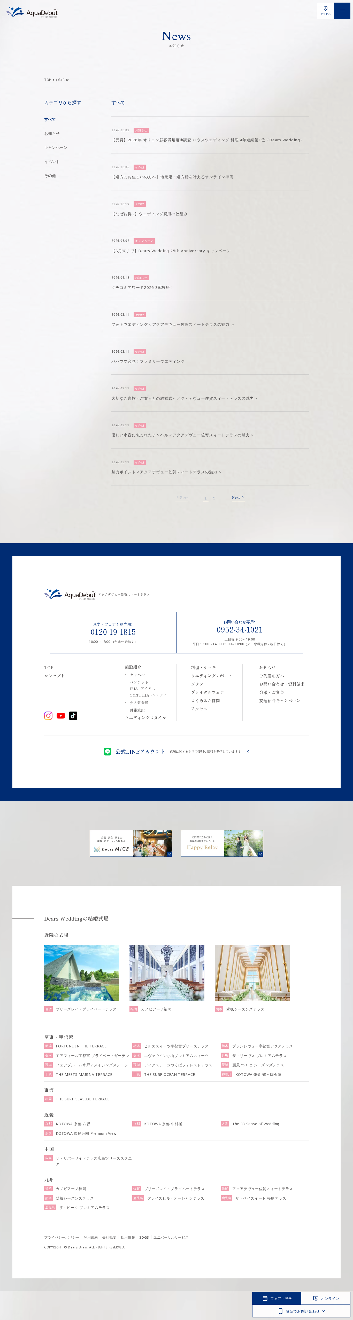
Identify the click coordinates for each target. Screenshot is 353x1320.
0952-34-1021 (240, 629)
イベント (52, 161)
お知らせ (52, 133)
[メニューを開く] (342, 11)
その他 (50, 175)
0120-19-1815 (113, 631)
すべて (50, 119)
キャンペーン (55, 147)
